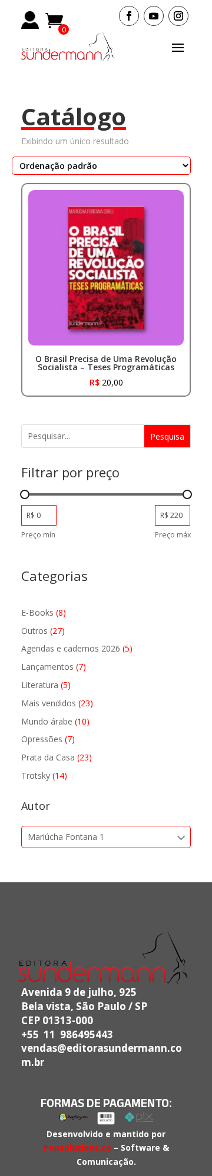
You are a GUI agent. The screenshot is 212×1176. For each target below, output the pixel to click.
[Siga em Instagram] (178, 16)
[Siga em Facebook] (129, 16)
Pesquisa (167, 436)
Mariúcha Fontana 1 (66, 836)
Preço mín (38, 535)
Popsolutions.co (77, 1147)
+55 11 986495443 (67, 1034)
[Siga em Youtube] (154, 16)
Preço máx (173, 535)
